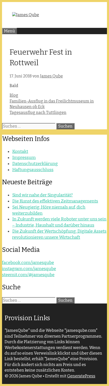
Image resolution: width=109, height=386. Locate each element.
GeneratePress (81, 376)
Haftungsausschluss (32, 169)
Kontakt (20, 151)
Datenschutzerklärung (35, 163)
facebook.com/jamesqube (28, 262)
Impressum (24, 157)
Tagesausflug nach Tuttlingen (38, 112)
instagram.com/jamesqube (29, 268)
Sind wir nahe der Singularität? (42, 195)
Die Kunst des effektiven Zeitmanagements (55, 201)
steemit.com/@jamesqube (28, 274)
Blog (14, 95)
